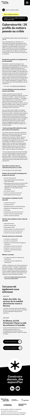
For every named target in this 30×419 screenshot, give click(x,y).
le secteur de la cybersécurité (19, 86)
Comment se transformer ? (11, 348)
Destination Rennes (16, 414)
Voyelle (23, 414)
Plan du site (17, 412)
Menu (27, 2)
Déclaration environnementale (7, 412)
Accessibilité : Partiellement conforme (9, 411)
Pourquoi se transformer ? (11, 341)
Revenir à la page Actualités (12, 10)
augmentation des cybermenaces (10, 67)
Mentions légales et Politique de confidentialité (11, 409)
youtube (18, 388)
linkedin (12, 388)
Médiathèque (23, 412)
